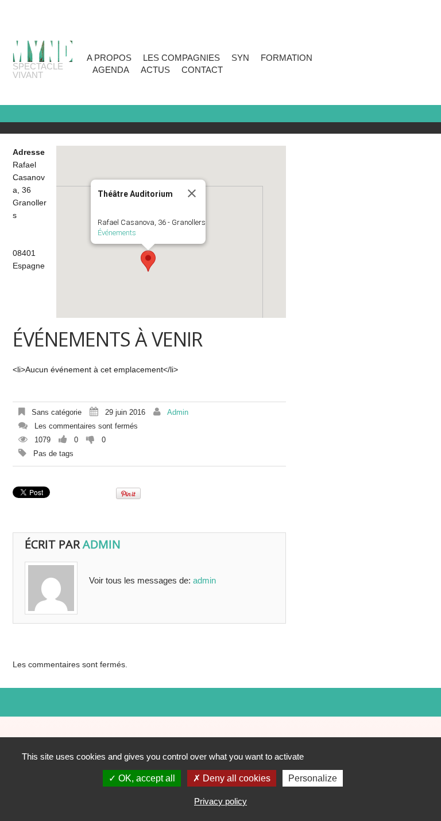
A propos (109, 58)
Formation (286, 58)
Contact (202, 70)
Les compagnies (181, 58)
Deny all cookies (235, 778)
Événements (117, 232)
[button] (148, 261)
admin (177, 412)
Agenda (110, 70)
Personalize (312, 778)
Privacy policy (220, 801)
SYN (240, 58)
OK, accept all (145, 778)
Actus (155, 70)
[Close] (192, 193)
